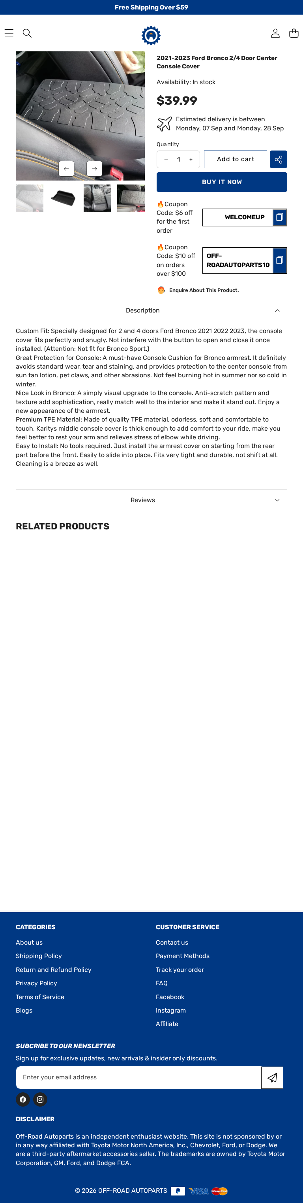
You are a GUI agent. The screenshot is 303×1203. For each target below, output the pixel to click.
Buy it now (222, 182)
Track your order (180, 969)
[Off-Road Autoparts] (151, 33)
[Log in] (275, 33)
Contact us (172, 942)
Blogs (24, 1010)
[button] (294, 33)
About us (29, 942)
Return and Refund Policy (54, 969)
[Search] (27, 33)
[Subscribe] (272, 1077)
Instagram (171, 1010)
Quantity (168, 144)
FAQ (162, 983)
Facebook (170, 997)
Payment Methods (182, 956)
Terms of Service (40, 997)
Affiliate (167, 1024)
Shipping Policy (39, 956)
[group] (29, 198)
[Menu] (9, 33)
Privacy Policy (36, 983)
